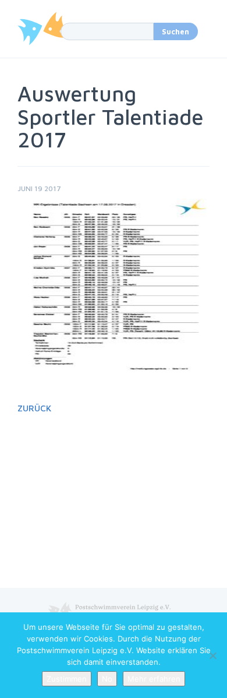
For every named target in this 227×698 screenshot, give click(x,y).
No (107, 678)
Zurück (34, 408)
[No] (212, 655)
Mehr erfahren (153, 678)
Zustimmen (67, 678)
